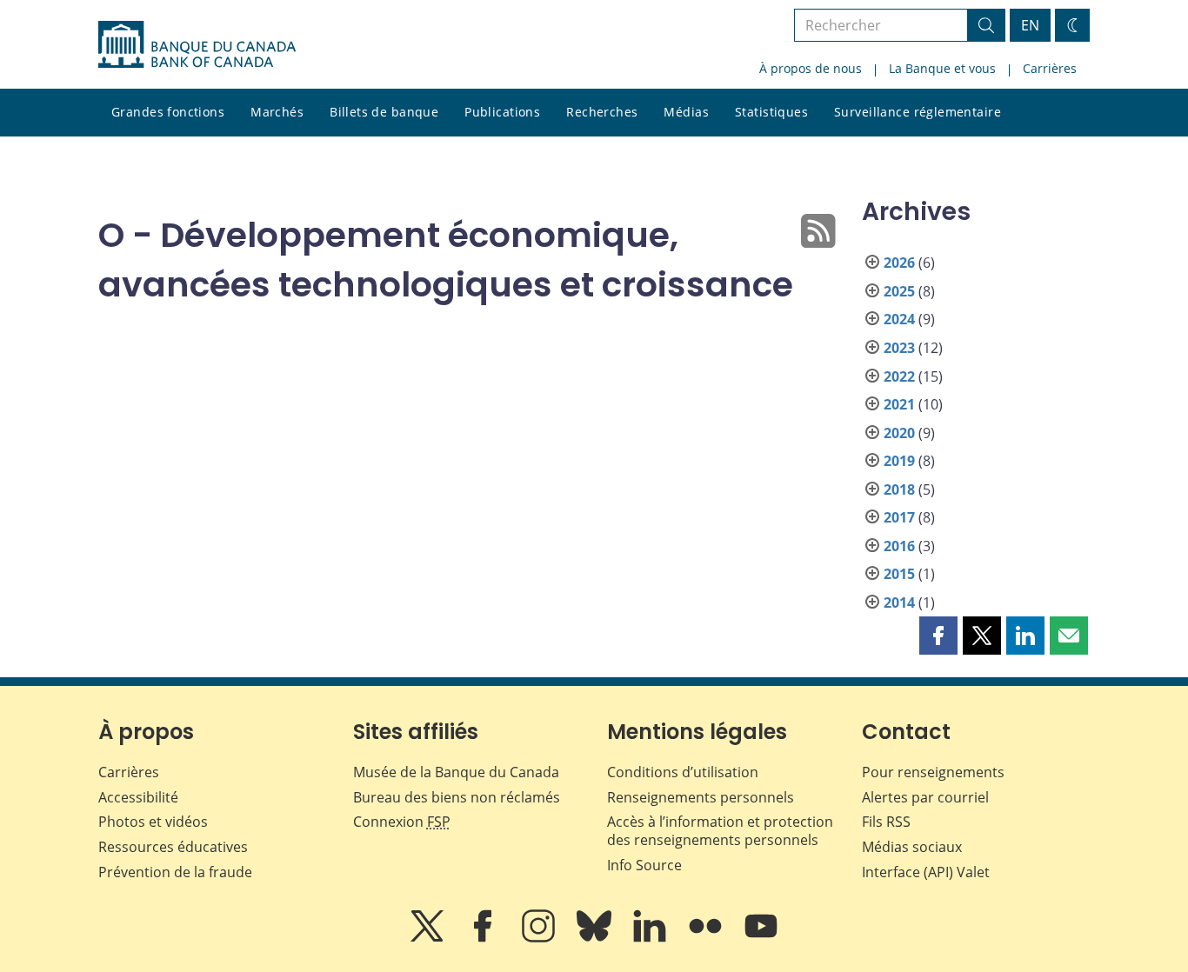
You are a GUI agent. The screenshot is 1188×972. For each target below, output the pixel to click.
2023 (899, 347)
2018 (899, 489)
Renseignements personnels (700, 797)
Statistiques (771, 111)
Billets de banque (384, 111)
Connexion (402, 821)
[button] (938, 635)
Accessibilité (138, 797)
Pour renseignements (933, 772)
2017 (899, 517)
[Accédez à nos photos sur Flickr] (707, 938)
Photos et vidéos (153, 821)
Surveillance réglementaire (917, 111)
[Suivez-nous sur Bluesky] (596, 938)
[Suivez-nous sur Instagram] (540, 938)
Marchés (277, 111)
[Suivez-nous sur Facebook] (484, 938)
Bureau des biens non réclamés (456, 797)
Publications (502, 111)
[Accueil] (197, 44)
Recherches (601, 111)
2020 (899, 433)
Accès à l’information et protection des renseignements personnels (720, 830)
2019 (899, 460)
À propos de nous (810, 68)
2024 (899, 319)
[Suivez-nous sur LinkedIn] (651, 938)
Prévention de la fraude (175, 872)
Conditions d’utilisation (682, 772)
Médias (686, 111)
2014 (899, 602)
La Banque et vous (942, 68)
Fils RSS (886, 821)
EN (1030, 25)
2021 (899, 404)
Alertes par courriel (925, 797)
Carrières (1050, 68)
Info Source (644, 865)
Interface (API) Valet (926, 872)
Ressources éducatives (173, 846)
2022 (899, 376)
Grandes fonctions (167, 111)
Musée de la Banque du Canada (456, 772)
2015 (899, 573)
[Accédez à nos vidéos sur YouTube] (761, 938)
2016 (899, 546)
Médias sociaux (912, 846)
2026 (899, 262)
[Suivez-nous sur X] (429, 938)
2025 (899, 291)
